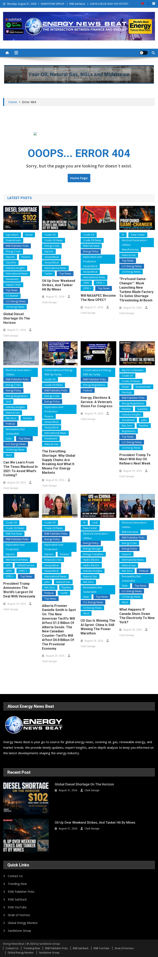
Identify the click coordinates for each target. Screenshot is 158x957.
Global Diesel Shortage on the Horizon (16, 318)
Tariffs (64, 593)
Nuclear (27, 418)
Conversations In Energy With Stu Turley (58, 372)
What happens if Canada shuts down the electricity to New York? (137, 616)
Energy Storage (92, 548)
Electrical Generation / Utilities (134, 243)
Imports (126, 554)
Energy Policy (90, 251)
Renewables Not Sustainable (15, 432)
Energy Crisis (13, 251)
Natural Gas (129, 255)
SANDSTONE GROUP (52, 4)
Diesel (29, 234)
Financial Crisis (53, 560)
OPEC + (100, 283)
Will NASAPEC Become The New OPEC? (98, 298)
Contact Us (15, 876)
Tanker (48, 273)
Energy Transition (93, 554)
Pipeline (143, 425)
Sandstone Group (19, 931)
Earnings (127, 392)
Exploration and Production (92, 259)
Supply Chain (13, 284)
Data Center (138, 234)
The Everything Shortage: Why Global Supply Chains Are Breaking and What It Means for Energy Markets (58, 462)
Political (10, 423)
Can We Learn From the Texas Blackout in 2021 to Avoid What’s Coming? (20, 468)
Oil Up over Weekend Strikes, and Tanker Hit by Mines (58, 285)
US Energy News (15, 307)
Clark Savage (10, 335)
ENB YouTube (17, 907)
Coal (95, 522)
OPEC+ (87, 288)
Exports (10, 257)
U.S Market (12, 295)
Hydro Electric (91, 560)
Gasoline (11, 262)
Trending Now (17, 884)
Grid (8, 401)
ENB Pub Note (91, 246)
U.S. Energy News (16, 301)
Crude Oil (50, 234)
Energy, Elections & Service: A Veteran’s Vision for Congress (97, 402)
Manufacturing (130, 249)
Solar (9, 438)
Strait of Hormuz (19, 915)
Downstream (13, 240)
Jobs (143, 420)
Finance (25, 257)
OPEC (86, 283)
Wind (9, 455)
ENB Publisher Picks (17, 246)
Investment (12, 279)
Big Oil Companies (132, 370)
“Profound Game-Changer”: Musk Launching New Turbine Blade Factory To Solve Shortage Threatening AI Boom (136, 289)
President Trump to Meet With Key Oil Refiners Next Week (135, 459)
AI (123, 234)
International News (17, 273)
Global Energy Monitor (23, 923)
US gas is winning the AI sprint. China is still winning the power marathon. (98, 627)
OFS (8, 565)
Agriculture (12, 234)
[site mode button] (143, 53)
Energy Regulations (17, 396)
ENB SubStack (77, 4)
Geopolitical (51, 257)
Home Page (79, 178)
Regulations (128, 431)
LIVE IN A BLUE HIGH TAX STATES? (109, 4)
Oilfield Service (25, 565)
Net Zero (11, 418)
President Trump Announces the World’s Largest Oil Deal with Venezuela (19, 590)
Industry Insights (15, 268)
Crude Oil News (53, 240)
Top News (11, 290)
